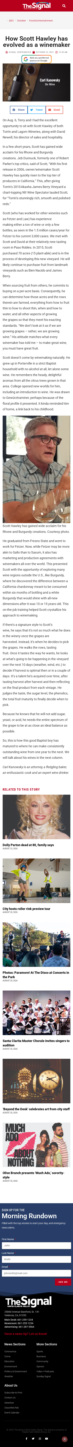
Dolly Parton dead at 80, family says (29, 845)
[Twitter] (33, 1438)
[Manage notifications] (65, 1439)
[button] (9, 6)
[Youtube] (46, 1438)
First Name (8, 1239)
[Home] (4, 20)
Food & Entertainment (41, 20)
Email (5, 1266)
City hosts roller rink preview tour (26, 909)
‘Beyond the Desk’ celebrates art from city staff (36, 1109)
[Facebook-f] (26, 1438)
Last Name (8, 1253)
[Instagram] (40, 1438)
